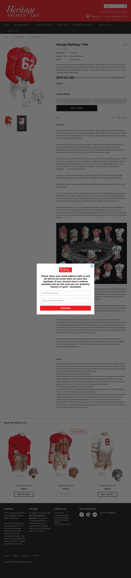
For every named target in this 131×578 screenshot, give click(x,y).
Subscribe (65, 308)
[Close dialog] (92, 266)
